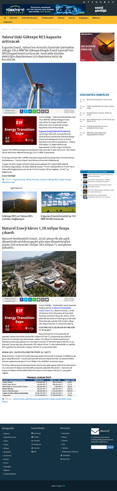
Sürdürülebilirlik (10, 474)
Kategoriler (8, 428)
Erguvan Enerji (19, 180)
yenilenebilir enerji (63, 399)
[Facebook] (21, 111)
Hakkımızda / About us (70, 452)
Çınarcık (43, 180)
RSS (34, 452)
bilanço (5, 402)
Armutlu (35, 180)
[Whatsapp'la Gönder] (34, 111)
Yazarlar (65, 448)
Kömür (61, 18)
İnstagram (37, 444)
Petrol (71, 18)
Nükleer (96, 18)
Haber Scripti (56, 486)
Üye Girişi (66, 459)
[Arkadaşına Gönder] (38, 111)
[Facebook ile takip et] (88, 2)
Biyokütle (7, 452)
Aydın (53, 399)
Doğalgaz (83, 18)
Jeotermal (7, 456)
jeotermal (36, 399)
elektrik (28, 399)
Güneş (6, 445)
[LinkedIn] (30, 111)
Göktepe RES (52, 180)
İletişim (65, 441)
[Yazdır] (43, 111)
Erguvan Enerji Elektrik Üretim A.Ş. (55, 131)
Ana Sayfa (65, 433)
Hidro (6, 441)
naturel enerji (18, 399)
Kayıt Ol (110, 447)
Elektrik (13, 18)
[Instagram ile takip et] (101, 2)
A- (71, 111)
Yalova (28, 180)
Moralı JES (45, 399)
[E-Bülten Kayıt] (113, 2)
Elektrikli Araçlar (29, 18)
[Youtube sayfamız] (105, 2)
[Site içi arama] (84, 2)
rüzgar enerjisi (65, 180)
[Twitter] (26, 111)
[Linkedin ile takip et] (96, 2)
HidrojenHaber (93, 172)
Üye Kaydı (66, 455)
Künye (64, 437)
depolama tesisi (8, 182)
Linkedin (36, 441)
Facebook (37, 433)
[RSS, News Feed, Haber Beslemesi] (109, 2)
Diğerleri (8, 22)
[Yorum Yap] (47, 111)
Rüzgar (6, 448)
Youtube (36, 448)
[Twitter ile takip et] (92, 2)
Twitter (36, 437)
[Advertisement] (97, 76)
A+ (66, 111)
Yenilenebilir (47, 18)
